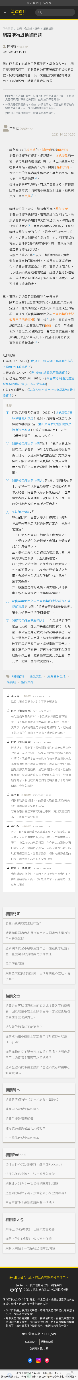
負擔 (28, 196)
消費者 (46, 149)
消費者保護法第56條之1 (28, 620)
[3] (29, 225)
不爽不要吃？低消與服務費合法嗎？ (30, 1202)
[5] (47, 319)
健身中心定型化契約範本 (22, 1109)
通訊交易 (62, 155)
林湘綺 (18, 46)
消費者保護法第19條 (26, 443)
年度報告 (31, 1341)
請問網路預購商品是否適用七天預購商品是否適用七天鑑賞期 (37, 935)
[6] (35, 342)
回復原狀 (62, 208)
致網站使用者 (39, 1348)
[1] (35, 177)
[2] (32, 195)
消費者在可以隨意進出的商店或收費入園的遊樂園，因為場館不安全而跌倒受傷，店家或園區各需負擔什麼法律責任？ (37, 1011)
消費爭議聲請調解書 (19, 1118)
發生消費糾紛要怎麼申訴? (23, 923)
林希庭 (21, 128)
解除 (60, 167)
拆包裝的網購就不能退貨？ (49, 372)
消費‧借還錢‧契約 (28, 28)
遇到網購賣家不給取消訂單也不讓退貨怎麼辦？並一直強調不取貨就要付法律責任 (37, 951)
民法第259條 (20, 511)
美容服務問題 (14, 963)
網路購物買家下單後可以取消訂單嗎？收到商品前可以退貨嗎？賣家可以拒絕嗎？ (37, 1054)
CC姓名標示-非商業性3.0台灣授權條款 (46, 1289)
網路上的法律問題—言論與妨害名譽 (30, 1229)
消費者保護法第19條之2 (28, 480)
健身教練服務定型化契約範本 (25, 1128)
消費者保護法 (56, 676)
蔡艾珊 (21, 795)
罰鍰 (48, 325)
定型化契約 (60, 313)
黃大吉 (21, 696)
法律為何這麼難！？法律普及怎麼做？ (31, 1173)
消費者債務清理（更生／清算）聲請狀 (31, 1099)
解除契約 (63, 149)
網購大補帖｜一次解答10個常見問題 (30, 1248)
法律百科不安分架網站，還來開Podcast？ (34, 1164)
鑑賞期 (31, 149)
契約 (66, 167)
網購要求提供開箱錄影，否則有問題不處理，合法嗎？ (37, 976)
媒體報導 (47, 1341)
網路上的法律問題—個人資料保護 (28, 1238)
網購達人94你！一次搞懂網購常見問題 (31, 1183)
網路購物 (48, 28)
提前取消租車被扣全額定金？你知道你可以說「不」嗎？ (36, 1039)
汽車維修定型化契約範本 (22, 1137)
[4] (34, 254)
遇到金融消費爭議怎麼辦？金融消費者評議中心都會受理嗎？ (37, 1070)
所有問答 (8, 28)
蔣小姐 (21, 826)
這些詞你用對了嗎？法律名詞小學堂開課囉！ (36, 1193)
